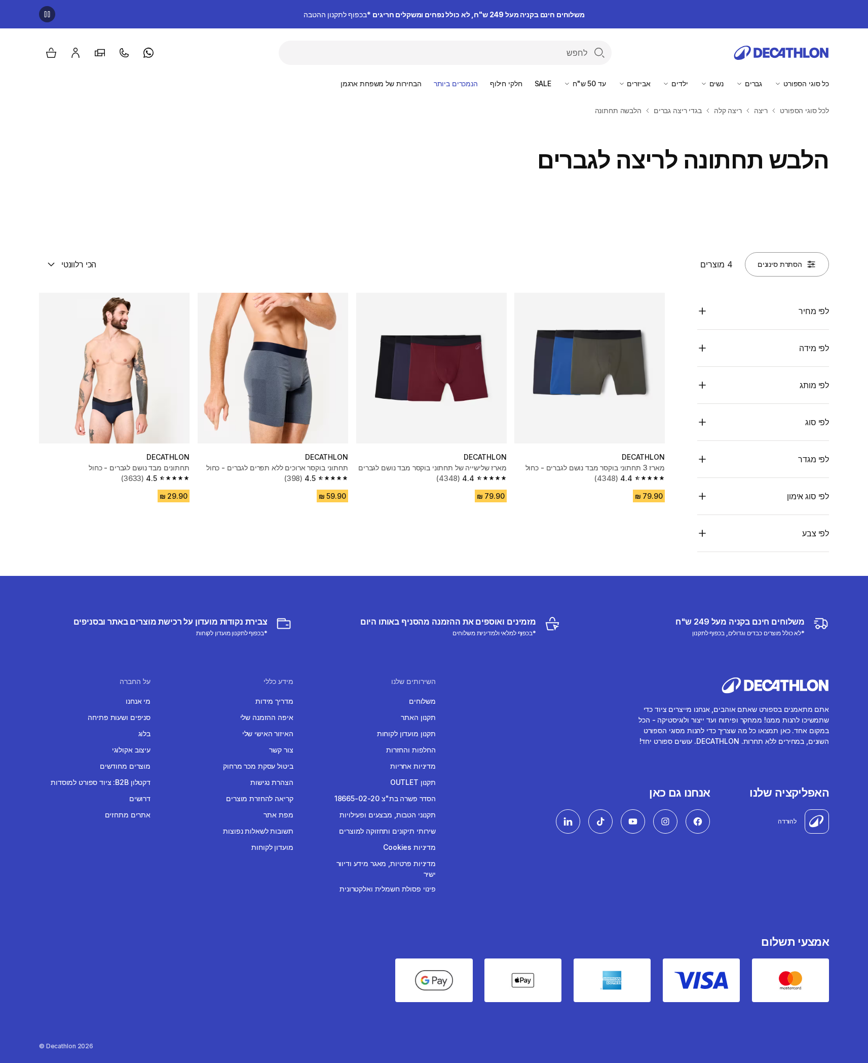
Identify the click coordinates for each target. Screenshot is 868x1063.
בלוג (144, 733)
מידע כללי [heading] (278, 681)
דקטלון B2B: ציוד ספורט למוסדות (100, 782)
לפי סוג (817, 422)
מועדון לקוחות (272, 847)
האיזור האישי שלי (267, 733)
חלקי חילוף (506, 83)
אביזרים (638, 83)
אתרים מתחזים (127, 814)
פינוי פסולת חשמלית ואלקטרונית (387, 888)
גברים (752, 83)
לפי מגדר (813, 459)
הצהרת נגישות (271, 782)
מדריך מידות (274, 701)
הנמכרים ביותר (456, 83)
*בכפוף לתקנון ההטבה (444, 14)
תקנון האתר (418, 717)
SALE (543, 83)
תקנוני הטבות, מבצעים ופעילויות (387, 814)
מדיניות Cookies (409, 847)
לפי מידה (814, 348)
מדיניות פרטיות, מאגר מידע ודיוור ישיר (386, 868)
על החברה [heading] (135, 681)
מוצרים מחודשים (125, 766)
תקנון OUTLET (413, 782)
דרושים (139, 798)
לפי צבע (815, 533)
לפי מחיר (814, 311)
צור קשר (281, 749)
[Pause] (47, 14)
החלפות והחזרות (411, 749)
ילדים (678, 83)
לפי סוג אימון (808, 496)
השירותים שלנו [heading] (413, 681)
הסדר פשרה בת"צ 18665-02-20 (385, 798)
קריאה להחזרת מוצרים (259, 798)
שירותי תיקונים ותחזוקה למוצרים (387, 831)
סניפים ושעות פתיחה (119, 717)
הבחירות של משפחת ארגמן (381, 83)
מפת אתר (278, 814)
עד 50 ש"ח (588, 83)
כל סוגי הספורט (805, 83)
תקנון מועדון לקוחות (406, 733)
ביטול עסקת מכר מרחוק (258, 766)
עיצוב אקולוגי (131, 749)
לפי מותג (814, 385)
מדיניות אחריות (413, 766)
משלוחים (422, 701)
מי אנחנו (138, 701)
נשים (715, 83)
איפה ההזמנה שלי (266, 717)
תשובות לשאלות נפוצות (258, 831)
